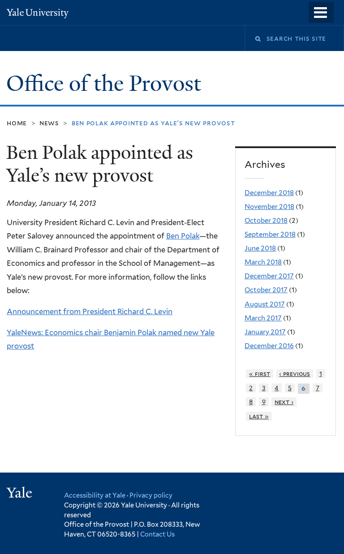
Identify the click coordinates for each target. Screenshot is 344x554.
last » (259, 416)
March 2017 (263, 318)
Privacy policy (150, 495)
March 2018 (263, 262)
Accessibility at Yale (94, 495)
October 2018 (266, 221)
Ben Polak (182, 235)
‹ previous (294, 373)
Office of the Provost (106, 83)
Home (17, 123)
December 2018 (269, 193)
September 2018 (270, 234)
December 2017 (269, 276)
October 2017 (266, 290)
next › (284, 401)
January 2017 (265, 332)
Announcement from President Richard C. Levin (89, 311)
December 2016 (269, 346)
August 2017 (265, 304)
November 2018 (269, 207)
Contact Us (157, 534)
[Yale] (20, 494)
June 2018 (260, 248)
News (49, 123)
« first (259, 373)
